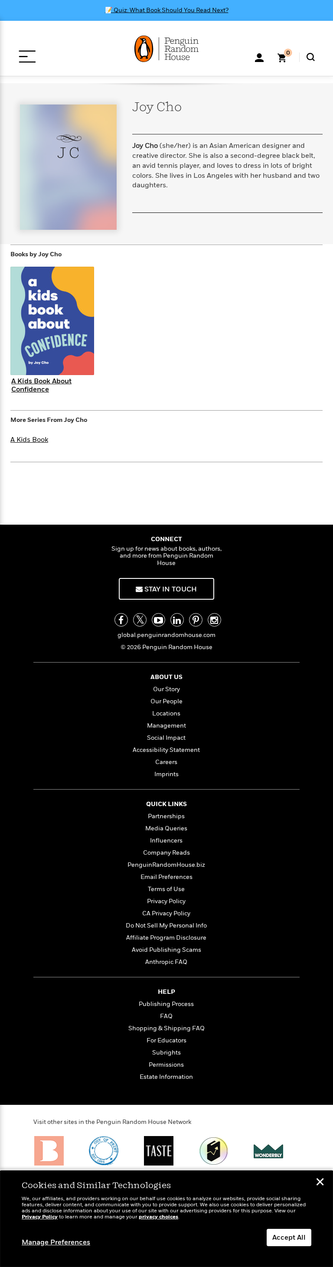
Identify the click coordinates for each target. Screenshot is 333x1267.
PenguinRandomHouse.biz (166, 865)
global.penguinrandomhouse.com (166, 635)
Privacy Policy (166, 901)
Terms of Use (166, 889)
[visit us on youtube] (158, 620)
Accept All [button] (289, 1237)
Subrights (166, 1052)
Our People (166, 701)
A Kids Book (29, 439)
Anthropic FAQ (166, 962)
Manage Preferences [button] (56, 1242)
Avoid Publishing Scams (166, 950)
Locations (166, 713)
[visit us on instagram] (214, 620)
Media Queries (166, 828)
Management (166, 726)
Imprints (166, 774)
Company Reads (166, 853)
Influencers (166, 840)
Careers (166, 762)
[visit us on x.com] (140, 620)
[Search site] (311, 57)
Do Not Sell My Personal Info (166, 925)
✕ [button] (320, 1183)
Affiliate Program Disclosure (166, 938)
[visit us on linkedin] (177, 620)
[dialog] (166, 1219)
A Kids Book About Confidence (41, 385)
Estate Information (166, 1077)
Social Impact (166, 738)
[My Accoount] (259, 57)
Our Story (166, 689)
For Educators (166, 1040)
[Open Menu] (27, 56)
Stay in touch (170, 589)
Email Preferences (166, 877)
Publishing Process (166, 1004)
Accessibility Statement (166, 750)
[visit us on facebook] (121, 620)
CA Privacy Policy (166, 913)
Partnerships (166, 816)
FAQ (166, 1016)
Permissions (166, 1065)
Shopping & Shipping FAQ (166, 1028)
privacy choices (158, 1217)
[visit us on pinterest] (195, 620)
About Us (166, 677)
